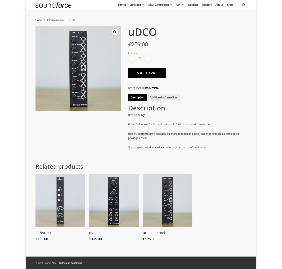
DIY (178, 4)
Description (137, 97)
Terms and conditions (70, 263)
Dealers (193, 4)
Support (207, 4)
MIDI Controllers (158, 4)
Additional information (163, 97)
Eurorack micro (55, 20)
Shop (230, 4)
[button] (114, 32)
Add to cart (147, 73)
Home (122, 4)
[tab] (137, 97)
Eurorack (135, 4)
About (219, 4)
